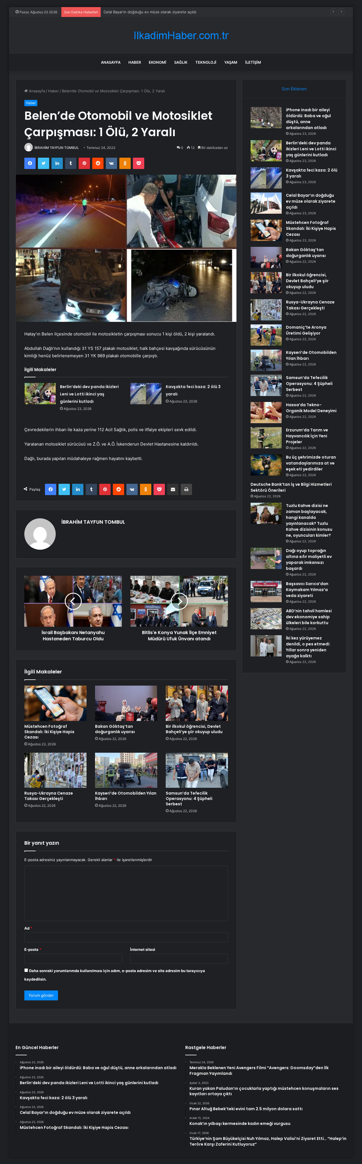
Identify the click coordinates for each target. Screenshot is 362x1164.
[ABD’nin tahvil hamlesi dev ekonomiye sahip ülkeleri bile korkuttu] (266, 618)
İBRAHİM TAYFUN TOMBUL (57, 148)
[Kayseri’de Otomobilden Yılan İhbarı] (126, 770)
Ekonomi (157, 62)
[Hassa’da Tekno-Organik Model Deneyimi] (266, 412)
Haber (134, 62)
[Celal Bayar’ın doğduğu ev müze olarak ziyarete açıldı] (266, 203)
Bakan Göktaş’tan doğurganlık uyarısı (115, 729)
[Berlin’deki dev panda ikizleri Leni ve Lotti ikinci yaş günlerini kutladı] (40, 393)
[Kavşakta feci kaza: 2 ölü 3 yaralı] (145, 393)
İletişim (253, 62)
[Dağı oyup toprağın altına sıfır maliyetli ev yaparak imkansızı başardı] (266, 558)
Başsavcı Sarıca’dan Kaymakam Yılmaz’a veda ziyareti (307, 589)
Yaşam (230, 62)
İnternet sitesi (142, 949)
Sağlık (181, 62)
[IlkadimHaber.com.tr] (181, 35)
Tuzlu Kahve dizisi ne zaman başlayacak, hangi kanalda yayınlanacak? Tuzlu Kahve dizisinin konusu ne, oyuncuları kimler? (309, 520)
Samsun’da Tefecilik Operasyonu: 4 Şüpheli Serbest (189, 798)
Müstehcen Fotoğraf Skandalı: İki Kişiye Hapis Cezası (49, 732)
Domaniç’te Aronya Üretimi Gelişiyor (306, 330)
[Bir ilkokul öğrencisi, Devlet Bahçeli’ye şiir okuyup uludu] (197, 703)
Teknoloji (205, 62)
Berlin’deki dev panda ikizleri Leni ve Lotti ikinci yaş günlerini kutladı (89, 394)
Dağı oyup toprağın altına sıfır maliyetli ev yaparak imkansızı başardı (309, 559)
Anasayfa (110, 62)
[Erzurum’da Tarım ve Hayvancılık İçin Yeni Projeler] (266, 437)
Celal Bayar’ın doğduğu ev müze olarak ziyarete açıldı (150, 12)
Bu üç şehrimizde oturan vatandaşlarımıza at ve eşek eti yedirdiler (311, 463)
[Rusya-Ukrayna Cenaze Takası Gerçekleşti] (55, 770)
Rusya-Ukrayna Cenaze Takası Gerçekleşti (48, 795)
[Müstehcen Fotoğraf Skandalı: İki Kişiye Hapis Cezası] (55, 703)
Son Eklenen (294, 88)
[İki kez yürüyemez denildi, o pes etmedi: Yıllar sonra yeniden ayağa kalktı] (266, 645)
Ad (28, 928)
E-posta (32, 949)
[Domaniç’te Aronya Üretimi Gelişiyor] (266, 335)
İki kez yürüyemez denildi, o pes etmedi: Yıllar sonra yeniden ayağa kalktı (308, 647)
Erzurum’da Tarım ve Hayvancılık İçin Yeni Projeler (307, 436)
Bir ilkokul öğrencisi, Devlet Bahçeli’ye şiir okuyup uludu (194, 729)
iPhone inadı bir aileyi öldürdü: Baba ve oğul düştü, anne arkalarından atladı (308, 118)
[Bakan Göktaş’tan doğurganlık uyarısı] (126, 703)
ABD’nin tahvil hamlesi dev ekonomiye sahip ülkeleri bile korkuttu (309, 617)
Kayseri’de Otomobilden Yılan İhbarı (125, 795)
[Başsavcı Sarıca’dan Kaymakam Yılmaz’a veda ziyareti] (266, 591)
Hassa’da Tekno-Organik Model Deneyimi (311, 408)
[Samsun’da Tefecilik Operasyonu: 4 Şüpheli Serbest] (197, 770)
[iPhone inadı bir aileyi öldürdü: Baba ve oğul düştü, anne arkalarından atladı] (266, 117)
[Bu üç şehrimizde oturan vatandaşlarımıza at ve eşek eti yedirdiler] (266, 465)
